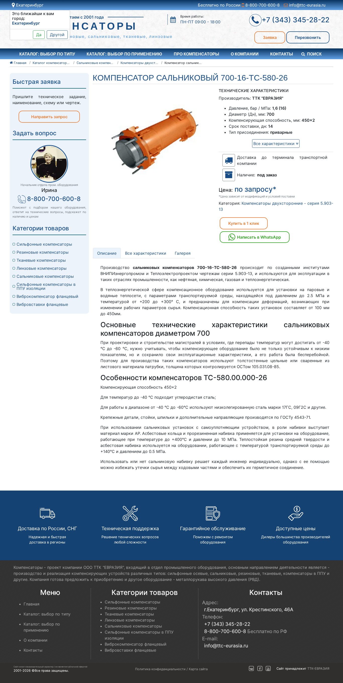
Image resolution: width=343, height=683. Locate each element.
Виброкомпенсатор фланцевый (47, 296)
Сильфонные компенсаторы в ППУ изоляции (46, 286)
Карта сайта (198, 669)
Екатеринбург (29, 5)
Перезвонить (308, 37)
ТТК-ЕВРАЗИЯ (318, 669)
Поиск (314, 54)
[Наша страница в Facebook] (260, 669)
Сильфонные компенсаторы (44, 244)
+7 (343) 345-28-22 (227, 624)
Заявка (270, 37)
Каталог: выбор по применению (124, 54)
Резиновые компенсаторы (43, 252)
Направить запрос (49, 116)
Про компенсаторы (196, 54)
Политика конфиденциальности (160, 669)
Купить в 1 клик (243, 223)
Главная (31, 603)
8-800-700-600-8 (262, 5)
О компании (245, 54)
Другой (57, 34)
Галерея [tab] (183, 253)
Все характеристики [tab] (145, 253)
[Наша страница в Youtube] (268, 669)
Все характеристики (274, 143)
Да (38, 34)
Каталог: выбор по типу (47, 614)
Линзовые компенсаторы (42, 268)
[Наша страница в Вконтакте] (251, 669)
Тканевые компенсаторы (41, 260)
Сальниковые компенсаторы (45, 276)
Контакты (281, 54)
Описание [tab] (107, 253)
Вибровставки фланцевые (42, 304)
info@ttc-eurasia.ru (306, 5)
